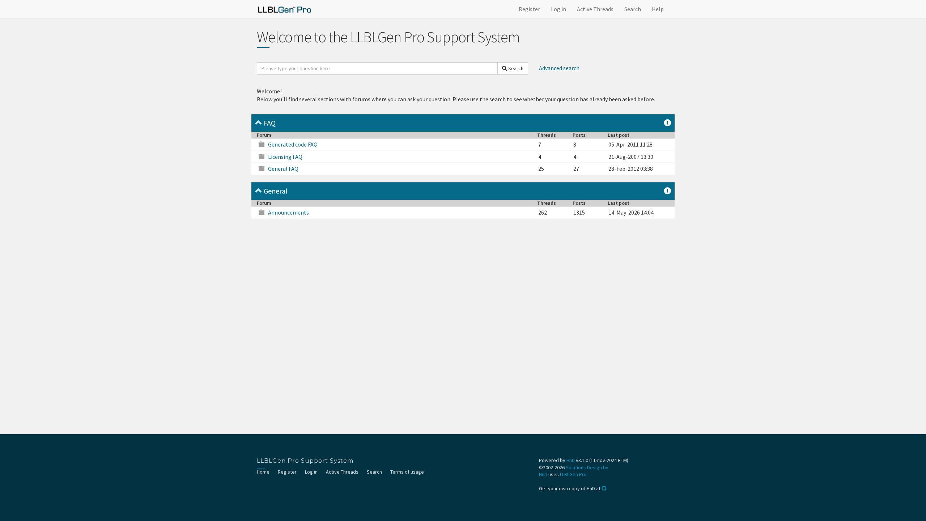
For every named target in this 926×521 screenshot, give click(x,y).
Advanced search (559, 68)
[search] (377, 68)
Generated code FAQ (293, 144)
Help (658, 9)
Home (263, 472)
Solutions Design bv (587, 467)
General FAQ (283, 168)
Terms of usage (407, 472)
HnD (570, 460)
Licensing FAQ (285, 156)
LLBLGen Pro (573, 474)
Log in (558, 9)
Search (632, 9)
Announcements (288, 212)
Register (529, 9)
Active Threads (595, 9)
